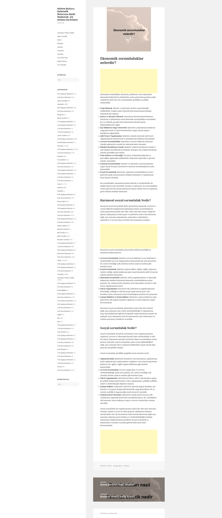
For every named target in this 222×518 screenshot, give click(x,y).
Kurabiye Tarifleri (63, 240)
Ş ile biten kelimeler (64, 311)
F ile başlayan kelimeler (65, 163)
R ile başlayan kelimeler (65, 294)
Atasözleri (60, 51)
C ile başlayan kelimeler (65, 122)
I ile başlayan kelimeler (65, 208)
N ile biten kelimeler (64, 257)
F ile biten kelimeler (64, 167)
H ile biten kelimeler (64, 198)
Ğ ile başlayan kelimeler (65, 174)
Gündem (60, 47)
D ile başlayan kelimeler (65, 139)
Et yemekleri (61, 160)
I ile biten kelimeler (63, 215)
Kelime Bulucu (62, 61)
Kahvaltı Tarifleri (63, 229)
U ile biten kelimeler (64, 342)
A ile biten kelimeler (64, 97)
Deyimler (60, 54)
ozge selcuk (118, 466)
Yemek (59, 367)
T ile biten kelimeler (64, 328)
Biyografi (60, 115)
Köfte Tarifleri (62, 236)
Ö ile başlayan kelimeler (65, 264)
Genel (59, 184)
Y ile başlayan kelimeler (65, 360)
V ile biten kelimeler (64, 356)
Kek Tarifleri (61, 233)
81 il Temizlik (61, 65)
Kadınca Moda (62, 226)
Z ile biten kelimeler (64, 370)
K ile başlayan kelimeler (65, 219)
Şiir (58, 318)
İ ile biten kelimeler (63, 212)
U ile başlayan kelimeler (65, 335)
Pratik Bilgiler (62, 290)
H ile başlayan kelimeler (65, 194)
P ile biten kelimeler (64, 287)
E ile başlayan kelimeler (65, 149)
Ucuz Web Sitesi (62, 58)
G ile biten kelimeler (64, 177)
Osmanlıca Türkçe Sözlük (65, 33)
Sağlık (59, 315)
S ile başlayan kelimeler (65, 301)
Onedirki (60, 274)
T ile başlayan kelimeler (65, 325)
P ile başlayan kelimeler (65, 283)
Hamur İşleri (61, 201)
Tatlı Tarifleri (61, 332)
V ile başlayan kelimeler (65, 353)
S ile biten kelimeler (64, 308)
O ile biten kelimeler (64, 271)
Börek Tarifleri (62, 118)
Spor (58, 321)
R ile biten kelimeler (64, 297)
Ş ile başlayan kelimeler (65, 304)
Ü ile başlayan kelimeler (65, 339)
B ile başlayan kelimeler (65, 108)
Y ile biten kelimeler (64, 363)
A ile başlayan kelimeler (65, 94)
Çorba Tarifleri (62, 135)
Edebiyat (60, 43)
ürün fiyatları (61, 349)
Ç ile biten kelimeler (64, 128)
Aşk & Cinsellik (62, 36)
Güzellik (60, 191)
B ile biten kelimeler (64, 111)
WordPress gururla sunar (108, 513)
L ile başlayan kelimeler (65, 243)
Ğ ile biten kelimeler (64, 181)
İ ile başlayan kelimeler (65, 205)
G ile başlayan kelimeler (65, 170)
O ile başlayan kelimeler (65, 267)
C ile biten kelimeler (64, 132)
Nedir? (59, 40)
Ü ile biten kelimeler (64, 346)
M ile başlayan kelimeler (65, 250)
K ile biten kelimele (63, 222)
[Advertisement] (128, 81)
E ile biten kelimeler (64, 153)
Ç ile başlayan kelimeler (65, 125)
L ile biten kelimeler (64, 247)
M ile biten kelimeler (64, 253)
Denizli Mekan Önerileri (65, 142)
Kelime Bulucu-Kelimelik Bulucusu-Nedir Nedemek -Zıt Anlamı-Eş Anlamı (67, 14)
